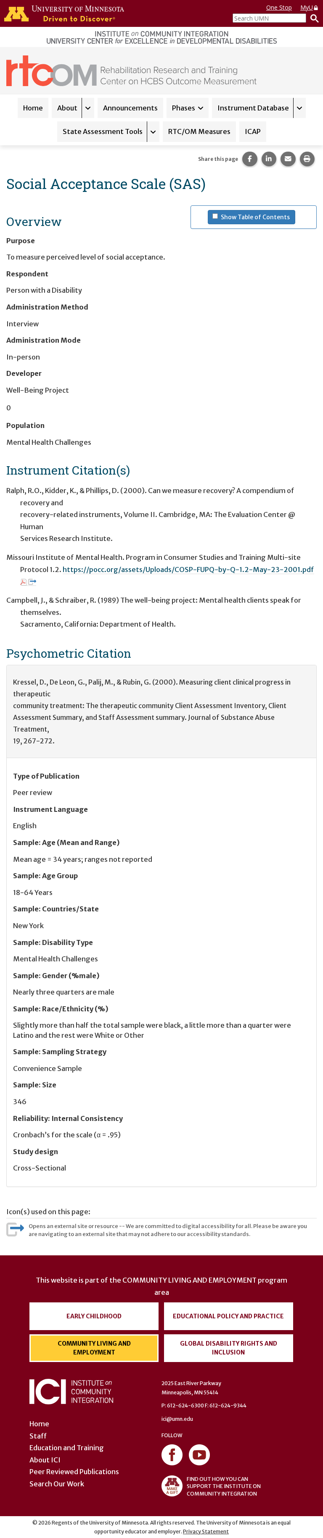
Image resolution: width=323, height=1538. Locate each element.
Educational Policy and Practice (228, 1316)
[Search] (312, 18)
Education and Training (66, 1448)
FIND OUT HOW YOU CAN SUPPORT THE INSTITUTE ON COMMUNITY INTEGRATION (224, 1486)
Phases (183, 108)
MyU (306, 7)
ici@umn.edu (177, 1419)
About (67, 108)
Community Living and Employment (94, 1348)
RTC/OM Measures (199, 131)
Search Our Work (56, 1484)
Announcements (130, 108)
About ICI (45, 1460)
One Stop (279, 7)
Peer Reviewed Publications (74, 1471)
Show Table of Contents (258, 217)
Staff (38, 1436)
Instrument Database (253, 108)
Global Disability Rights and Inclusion (228, 1348)
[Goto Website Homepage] (131, 70)
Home (33, 108)
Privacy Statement (206, 1531)
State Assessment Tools (103, 131)
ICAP (253, 131)
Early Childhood (94, 1316)
